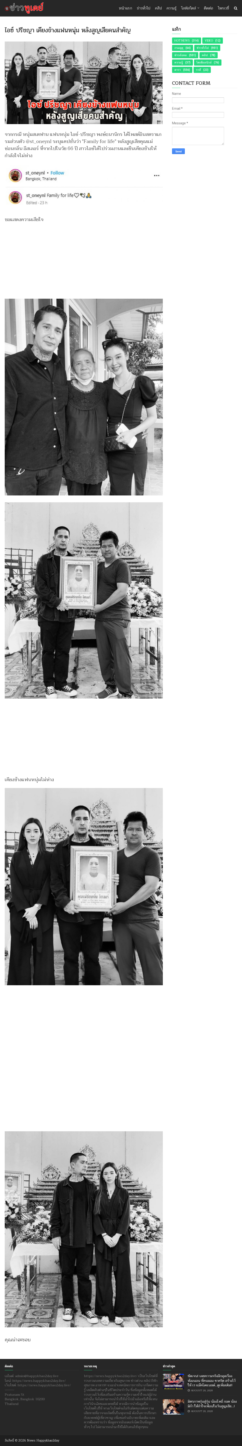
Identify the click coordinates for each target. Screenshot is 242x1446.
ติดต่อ (208, 8)
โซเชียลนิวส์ (204, 62)
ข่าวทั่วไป (143, 8)
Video (209, 40)
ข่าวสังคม (180, 55)
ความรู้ (172, 8)
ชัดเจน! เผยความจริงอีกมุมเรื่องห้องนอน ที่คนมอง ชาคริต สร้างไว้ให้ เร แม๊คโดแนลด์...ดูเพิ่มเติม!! (212, 1380)
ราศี (198, 69)
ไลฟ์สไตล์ (188, 8)
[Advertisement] (84, 259)
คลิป (158, 8)
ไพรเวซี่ (223, 8)
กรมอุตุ (178, 48)
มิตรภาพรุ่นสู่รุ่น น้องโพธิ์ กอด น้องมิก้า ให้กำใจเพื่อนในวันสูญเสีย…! (212, 1404)
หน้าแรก (125, 8)
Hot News (182, 40)
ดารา (177, 69)
